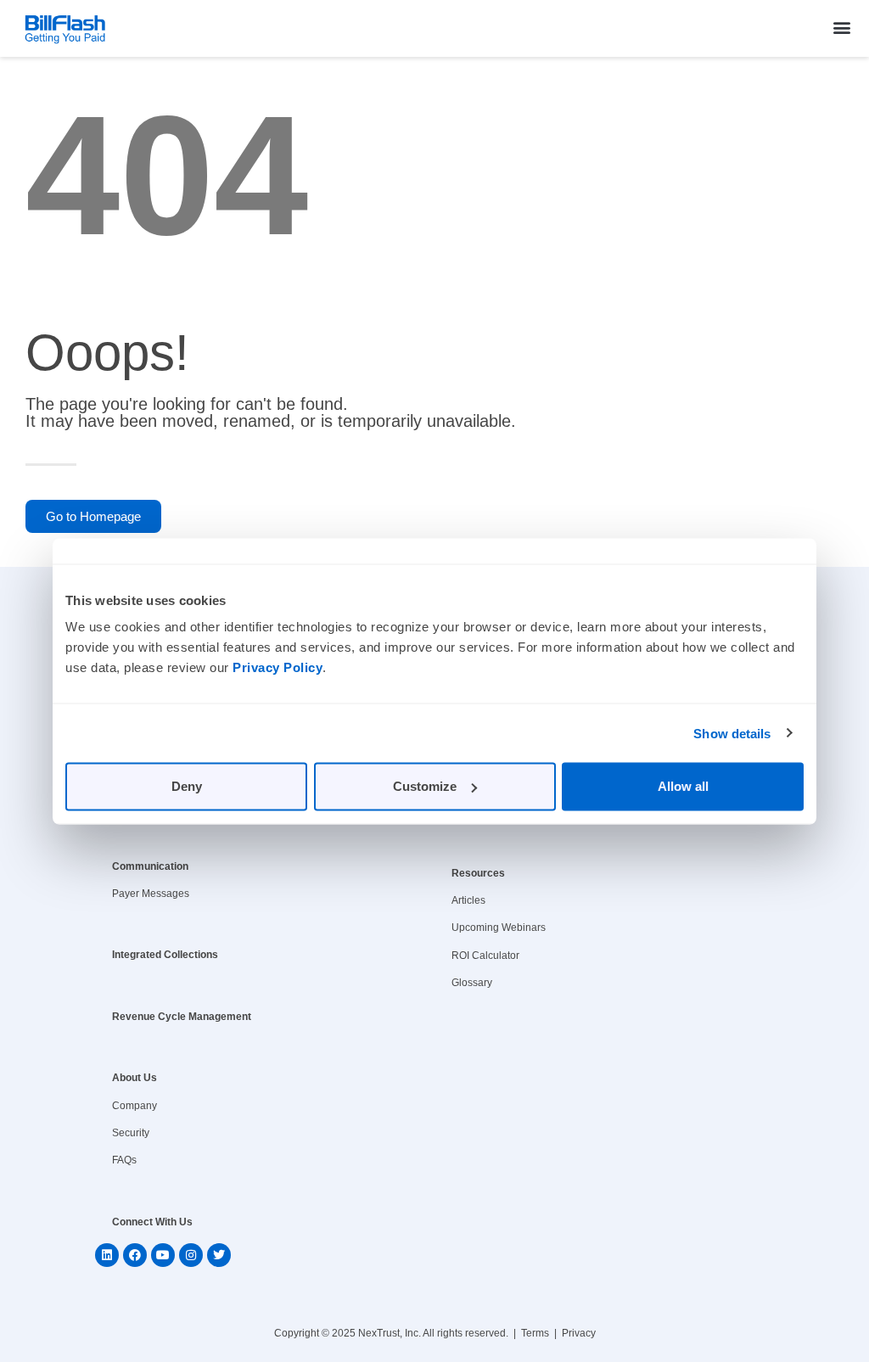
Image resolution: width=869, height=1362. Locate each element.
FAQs (124, 1160)
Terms (535, 1333)
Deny (186, 786)
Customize (425, 786)
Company (134, 1106)
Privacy (579, 1333)
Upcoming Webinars (498, 927)
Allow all (683, 786)
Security (130, 1133)
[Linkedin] (107, 1255)
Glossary (471, 983)
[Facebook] (135, 1255)
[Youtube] (163, 1255)
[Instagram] (191, 1255)
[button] (842, 27)
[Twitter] (219, 1255)
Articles (468, 900)
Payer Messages (150, 894)
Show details (732, 733)
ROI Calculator (485, 955)
